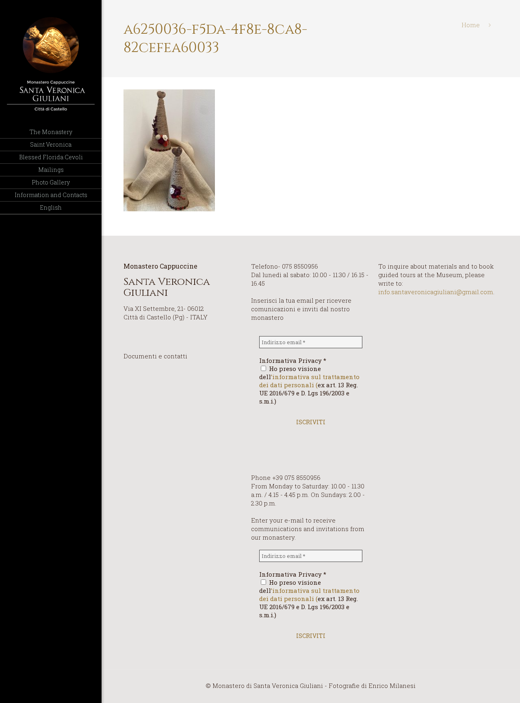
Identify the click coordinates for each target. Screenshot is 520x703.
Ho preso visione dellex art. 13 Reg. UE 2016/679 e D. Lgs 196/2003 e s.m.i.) (309, 385)
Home (471, 25)
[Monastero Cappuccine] (51, 63)
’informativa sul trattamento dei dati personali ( (309, 381)
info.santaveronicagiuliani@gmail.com (435, 292)
